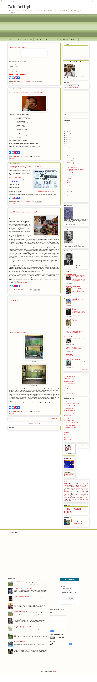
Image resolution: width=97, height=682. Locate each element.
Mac (68, 189)
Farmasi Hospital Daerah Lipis (71, 403)
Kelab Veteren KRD (68, 408)
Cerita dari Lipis (19, 6)
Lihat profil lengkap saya (77, 523)
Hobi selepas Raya (15, 300)
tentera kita (84, 497)
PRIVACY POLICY (39, 39)
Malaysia (66, 491)
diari (65, 485)
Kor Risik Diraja (68, 415)
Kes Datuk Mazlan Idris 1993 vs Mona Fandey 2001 (25, 604)
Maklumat (82, 490)
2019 (67, 137)
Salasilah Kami (67, 434)
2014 (67, 147)
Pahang (82, 491)
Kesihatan (85, 488)
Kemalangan (78, 488)
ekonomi (71, 485)
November (69, 158)
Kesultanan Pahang (69, 413)
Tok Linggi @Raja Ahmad (70, 439)
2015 (67, 145)
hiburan (68, 486)
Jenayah (71, 488)
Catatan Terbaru (13, 418)
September (70, 162)
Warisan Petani (69, 319)
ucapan (80, 499)
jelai (65, 488)
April (68, 187)
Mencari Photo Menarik (69, 420)
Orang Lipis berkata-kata (70, 383)
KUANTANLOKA (70, 330)
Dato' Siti (66, 388)
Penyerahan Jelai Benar (70, 427)
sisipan (65, 497)
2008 (67, 198)
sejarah (79, 496)
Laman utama (34, 418)
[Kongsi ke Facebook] (40, 81)
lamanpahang (69, 308)
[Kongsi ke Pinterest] (41, 81)
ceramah (74, 483)
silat (86, 496)
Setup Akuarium (12, 302)
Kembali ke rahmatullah (69, 410)
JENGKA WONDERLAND (19, 641)
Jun (68, 182)
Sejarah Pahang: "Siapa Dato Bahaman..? (23, 619)
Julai (68, 180)
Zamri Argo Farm (68, 386)
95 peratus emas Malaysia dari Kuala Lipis (23, 626)
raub (73, 496)
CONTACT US (74, 39)
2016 (67, 143)
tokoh (69, 499)
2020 (67, 135)
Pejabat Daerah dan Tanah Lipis (72, 422)
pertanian (66, 494)
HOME (10, 39)
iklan (78, 486)
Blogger (54, 671)
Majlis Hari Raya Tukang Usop (78, 361)
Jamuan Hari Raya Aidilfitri (18, 47)
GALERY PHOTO (28, 39)
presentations (17, 332)
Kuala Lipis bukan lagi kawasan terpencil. (23, 212)
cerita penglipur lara (83, 483)
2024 (67, 127)
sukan (71, 497)
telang (77, 497)
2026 (67, 122)
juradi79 (24, 332)
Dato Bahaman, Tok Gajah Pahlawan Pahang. (24, 588)
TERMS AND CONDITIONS (61, 39)
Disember (69, 155)
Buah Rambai (75, 320)
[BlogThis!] (37, 81)
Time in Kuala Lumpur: (72, 510)
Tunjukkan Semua (84, 369)
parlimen (66, 493)
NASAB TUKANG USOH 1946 (73, 359)
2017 (67, 141)
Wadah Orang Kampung (24, 282)
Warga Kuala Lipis (70, 354)
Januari (69, 191)
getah (86, 485)
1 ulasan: (27, 156)
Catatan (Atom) (36, 423)
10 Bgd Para (67, 401)
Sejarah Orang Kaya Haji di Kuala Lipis (22, 649)
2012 (67, 152)
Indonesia (84, 486)
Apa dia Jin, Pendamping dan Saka (21, 596)
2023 (67, 129)
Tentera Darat (67, 437)
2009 (67, 195)
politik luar (83, 494)
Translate (75, 87)
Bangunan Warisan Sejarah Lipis (68, 475)
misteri (74, 491)
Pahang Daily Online (71, 274)
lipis (13, 83)
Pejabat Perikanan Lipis (69, 425)
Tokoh (75, 499)
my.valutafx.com (75, 604)
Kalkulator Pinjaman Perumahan (72, 405)
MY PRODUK (18, 39)
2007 (67, 200)
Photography (67, 432)
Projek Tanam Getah (18, 581)
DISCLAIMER (49, 39)
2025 (67, 125)
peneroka (73, 493)
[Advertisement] (48, 25)
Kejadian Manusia (68, 393)
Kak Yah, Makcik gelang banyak (79, 338)
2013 (67, 149)
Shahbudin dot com (71, 347)
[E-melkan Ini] (35, 81)
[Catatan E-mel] (33, 81)
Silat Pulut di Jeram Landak (70, 391)
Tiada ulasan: (28, 81)
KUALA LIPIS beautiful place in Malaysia (73, 378)
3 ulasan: (27, 289)
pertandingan (83, 493)
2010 (67, 193)
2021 (67, 133)
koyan (68, 490)
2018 (67, 139)
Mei (68, 185)
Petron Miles (67, 430)
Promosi (13, 203)
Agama (66, 483)
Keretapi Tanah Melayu (69, 376)
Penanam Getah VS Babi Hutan (21, 611)
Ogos (68, 178)
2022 (67, 131)
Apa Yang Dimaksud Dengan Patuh (73, 355)
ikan (13, 413)
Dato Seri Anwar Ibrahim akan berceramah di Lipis (26, 92)
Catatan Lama (55, 418)
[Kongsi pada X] (38, 81)
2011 (67, 154)
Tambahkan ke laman (65, 604)
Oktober (69, 160)
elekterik (80, 485)
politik (13, 158)
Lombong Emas (68, 418)
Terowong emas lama (69, 381)
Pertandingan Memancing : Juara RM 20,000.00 (25, 166)
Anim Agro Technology (72, 298)
